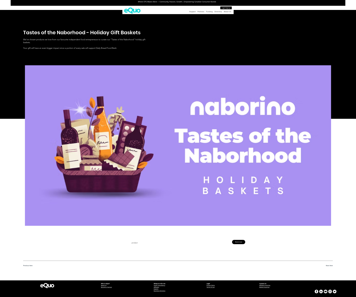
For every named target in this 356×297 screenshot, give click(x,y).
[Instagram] (330, 291)
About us (104, 285)
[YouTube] (325, 291)
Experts (156, 289)
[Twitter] (334, 291)
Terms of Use (211, 287)
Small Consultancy (159, 285)
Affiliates (156, 287)
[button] (192, 11)
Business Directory (159, 291)
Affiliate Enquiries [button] (264, 285)
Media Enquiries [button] (264, 287)
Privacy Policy (211, 285)
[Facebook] (316, 291)
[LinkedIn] (321, 291)
